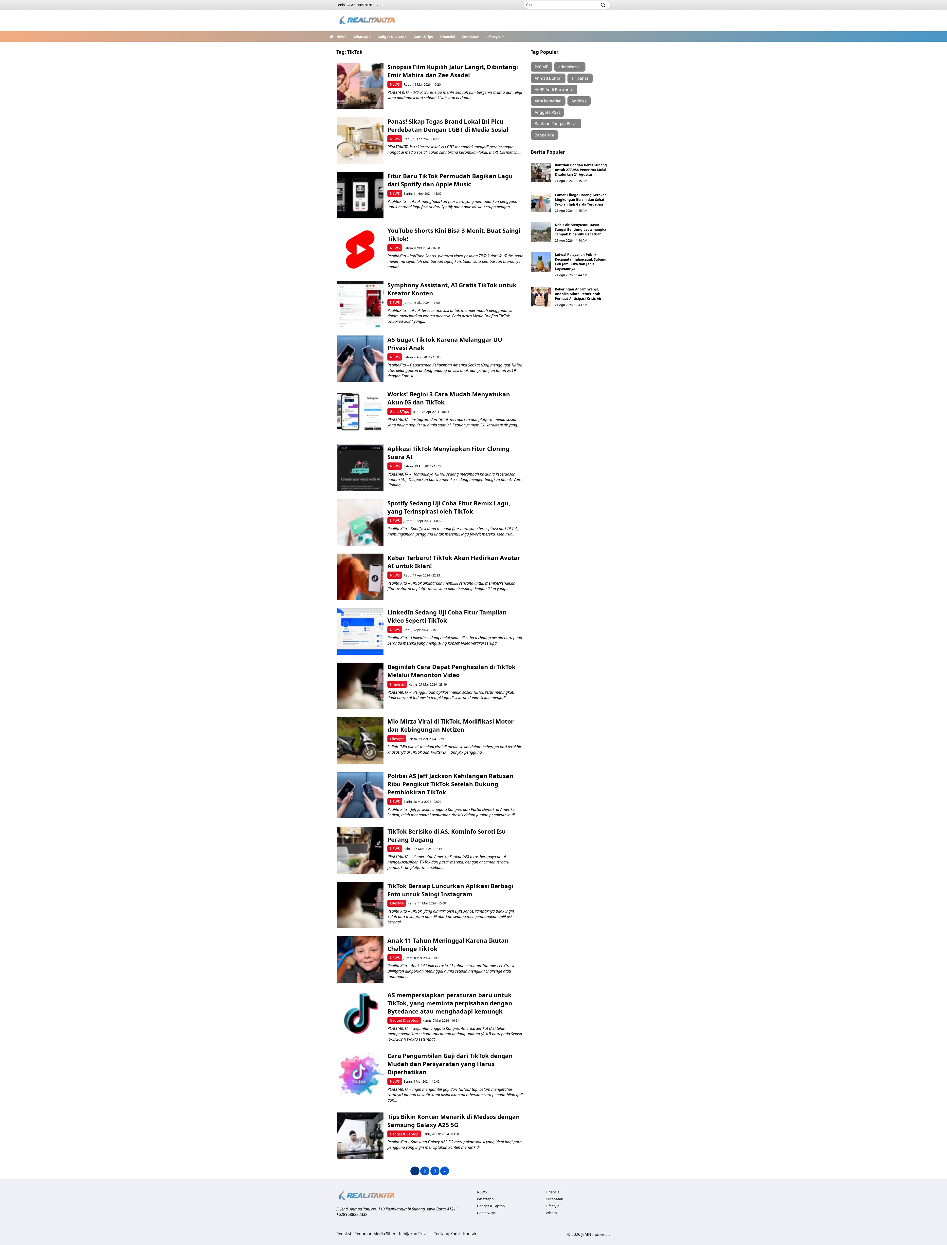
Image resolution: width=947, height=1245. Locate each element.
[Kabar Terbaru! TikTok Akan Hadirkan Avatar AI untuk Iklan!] (360, 577)
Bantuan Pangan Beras (556, 123)
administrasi (570, 67)
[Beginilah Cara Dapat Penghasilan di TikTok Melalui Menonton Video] (360, 686)
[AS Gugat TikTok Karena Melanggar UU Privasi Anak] (360, 358)
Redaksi (343, 1233)
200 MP (541, 67)
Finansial (447, 36)
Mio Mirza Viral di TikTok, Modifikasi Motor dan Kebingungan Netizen (450, 725)
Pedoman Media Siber (375, 1233)
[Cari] (603, 5)
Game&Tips (423, 36)
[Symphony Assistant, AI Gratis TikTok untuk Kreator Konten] (360, 304)
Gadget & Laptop (392, 36)
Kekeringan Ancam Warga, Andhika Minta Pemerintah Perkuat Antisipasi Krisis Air (578, 294)
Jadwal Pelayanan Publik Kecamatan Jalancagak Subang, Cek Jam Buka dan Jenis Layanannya (581, 261)
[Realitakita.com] (367, 20)
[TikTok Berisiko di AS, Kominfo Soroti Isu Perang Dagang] (360, 850)
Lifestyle (493, 36)
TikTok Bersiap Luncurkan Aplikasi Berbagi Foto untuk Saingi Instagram (450, 890)
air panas (580, 78)
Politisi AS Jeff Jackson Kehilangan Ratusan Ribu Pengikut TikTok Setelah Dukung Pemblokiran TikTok (450, 784)
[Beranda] (331, 36)
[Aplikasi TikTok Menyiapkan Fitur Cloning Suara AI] (360, 467)
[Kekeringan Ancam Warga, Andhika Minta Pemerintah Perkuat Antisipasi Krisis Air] (541, 296)
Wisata (551, 1212)
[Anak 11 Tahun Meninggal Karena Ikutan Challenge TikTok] (360, 959)
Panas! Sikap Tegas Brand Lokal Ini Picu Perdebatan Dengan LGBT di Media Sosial (447, 125)
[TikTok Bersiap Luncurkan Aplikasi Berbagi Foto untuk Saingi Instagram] (360, 905)
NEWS (341, 36)
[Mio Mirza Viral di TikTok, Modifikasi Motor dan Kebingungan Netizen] (360, 740)
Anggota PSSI (547, 112)
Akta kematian (548, 101)
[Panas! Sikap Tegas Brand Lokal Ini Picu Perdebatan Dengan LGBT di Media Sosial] (360, 140)
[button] (495, 36)
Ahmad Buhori (548, 78)
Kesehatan (470, 36)
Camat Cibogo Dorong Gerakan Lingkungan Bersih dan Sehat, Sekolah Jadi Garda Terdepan (581, 199)
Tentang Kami (447, 1233)
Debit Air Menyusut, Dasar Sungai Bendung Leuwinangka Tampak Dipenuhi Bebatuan (580, 229)
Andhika (579, 101)
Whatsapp (362, 36)
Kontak (469, 1233)
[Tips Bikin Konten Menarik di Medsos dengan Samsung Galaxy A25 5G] (360, 1135)
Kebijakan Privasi (415, 1233)
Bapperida (544, 135)
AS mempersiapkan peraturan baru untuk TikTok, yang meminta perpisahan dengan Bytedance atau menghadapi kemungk (449, 1003)
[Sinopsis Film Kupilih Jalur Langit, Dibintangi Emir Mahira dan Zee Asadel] (360, 86)
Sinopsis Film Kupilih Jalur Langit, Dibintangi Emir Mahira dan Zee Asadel (452, 71)
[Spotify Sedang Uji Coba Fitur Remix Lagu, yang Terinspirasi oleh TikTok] (360, 522)
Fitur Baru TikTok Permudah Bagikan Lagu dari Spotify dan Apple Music (450, 180)
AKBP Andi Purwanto (554, 89)
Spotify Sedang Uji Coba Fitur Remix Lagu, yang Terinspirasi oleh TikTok (448, 507)
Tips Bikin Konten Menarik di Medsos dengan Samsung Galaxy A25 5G (453, 1120)
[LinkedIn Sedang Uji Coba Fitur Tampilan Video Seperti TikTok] (360, 631)
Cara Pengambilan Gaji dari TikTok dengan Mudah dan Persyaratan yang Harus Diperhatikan (450, 1064)
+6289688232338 (351, 1214)
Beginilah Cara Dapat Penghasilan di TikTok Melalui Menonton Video (451, 671)
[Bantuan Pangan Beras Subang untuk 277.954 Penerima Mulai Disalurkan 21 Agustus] (541, 172)
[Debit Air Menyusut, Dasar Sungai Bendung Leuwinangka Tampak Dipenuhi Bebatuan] (541, 232)
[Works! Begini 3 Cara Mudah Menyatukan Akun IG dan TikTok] (360, 413)
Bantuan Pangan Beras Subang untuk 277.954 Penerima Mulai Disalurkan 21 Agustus (581, 170)
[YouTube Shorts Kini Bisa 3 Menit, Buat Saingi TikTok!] (360, 249)
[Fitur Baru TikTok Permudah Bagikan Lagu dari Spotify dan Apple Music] (360, 195)
